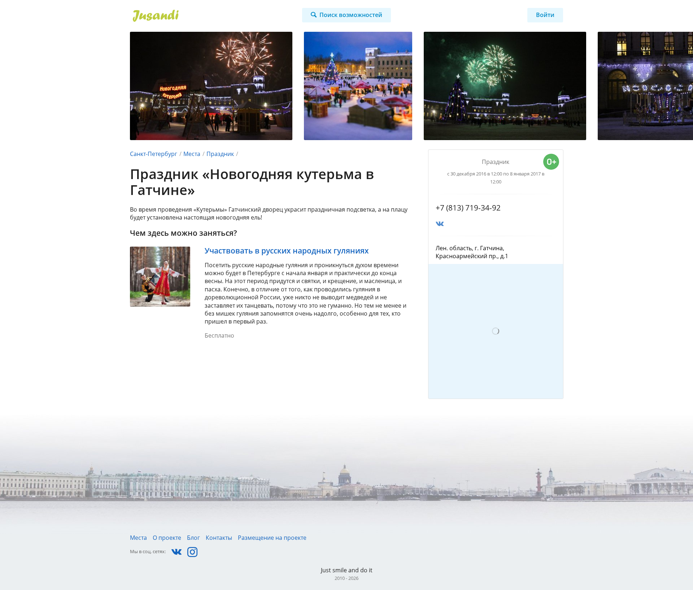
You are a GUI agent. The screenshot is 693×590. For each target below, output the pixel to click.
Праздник (220, 154)
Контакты (219, 538)
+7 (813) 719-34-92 (468, 208)
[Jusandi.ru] (197, 16)
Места (191, 154)
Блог (193, 538)
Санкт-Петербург (153, 154)
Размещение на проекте (272, 538)
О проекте (167, 538)
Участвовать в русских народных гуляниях (287, 251)
